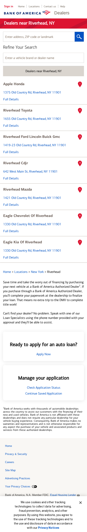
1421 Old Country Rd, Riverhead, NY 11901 (32, 198)
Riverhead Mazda (17, 189)
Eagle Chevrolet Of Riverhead (28, 215)
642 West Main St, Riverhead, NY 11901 (30, 171)
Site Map (10, 470)
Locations (34, 6)
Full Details (11, 99)
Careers (9, 462)
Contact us (50, 6)
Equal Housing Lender (63, 495)
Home (21, 6)
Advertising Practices (17, 478)
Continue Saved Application (43, 393)
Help (62, 6)
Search (79, 37)
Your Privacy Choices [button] (17, 486)
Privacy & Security (16, 454)
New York (38, 272)
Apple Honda (13, 84)
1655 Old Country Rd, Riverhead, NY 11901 (32, 119)
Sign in (8, 6)
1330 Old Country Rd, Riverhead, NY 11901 (32, 224)
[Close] (80, 502)
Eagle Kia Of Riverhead (22, 242)
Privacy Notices (48, 527)
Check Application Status (43, 387)
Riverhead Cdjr (15, 163)
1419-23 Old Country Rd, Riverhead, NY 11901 (34, 145)
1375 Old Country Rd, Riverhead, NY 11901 (32, 92)
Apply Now (43, 354)
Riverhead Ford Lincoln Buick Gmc (31, 136)
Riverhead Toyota (17, 110)
